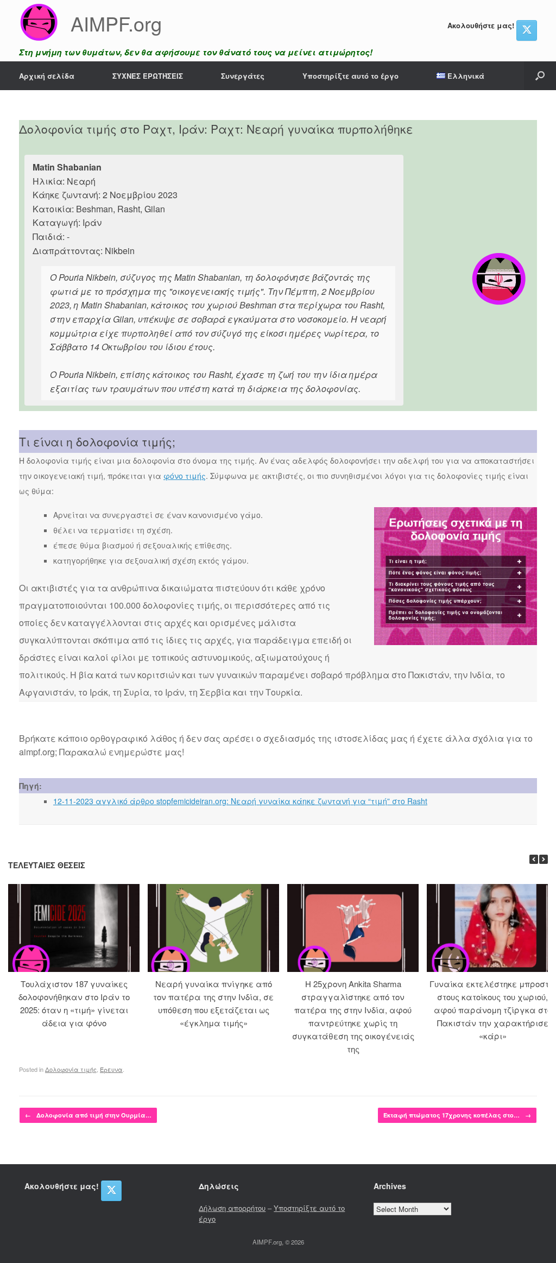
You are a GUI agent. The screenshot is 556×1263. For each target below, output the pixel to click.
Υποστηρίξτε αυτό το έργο (350, 76)
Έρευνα (111, 1069)
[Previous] (533, 859)
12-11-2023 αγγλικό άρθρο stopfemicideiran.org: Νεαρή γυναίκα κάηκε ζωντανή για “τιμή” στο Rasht (240, 800)
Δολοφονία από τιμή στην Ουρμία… (88, 1115)
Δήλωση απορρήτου (232, 1208)
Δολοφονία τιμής (71, 1069)
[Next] (543, 859)
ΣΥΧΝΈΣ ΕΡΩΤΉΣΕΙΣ (147, 76)
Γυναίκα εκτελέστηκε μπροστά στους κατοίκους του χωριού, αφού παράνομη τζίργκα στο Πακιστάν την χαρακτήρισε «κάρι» (492, 1009)
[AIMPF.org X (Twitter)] (526, 30)
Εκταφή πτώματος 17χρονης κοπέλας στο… (457, 1115)
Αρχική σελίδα (46, 76)
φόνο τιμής (184, 475)
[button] (540, 75)
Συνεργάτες (242, 76)
